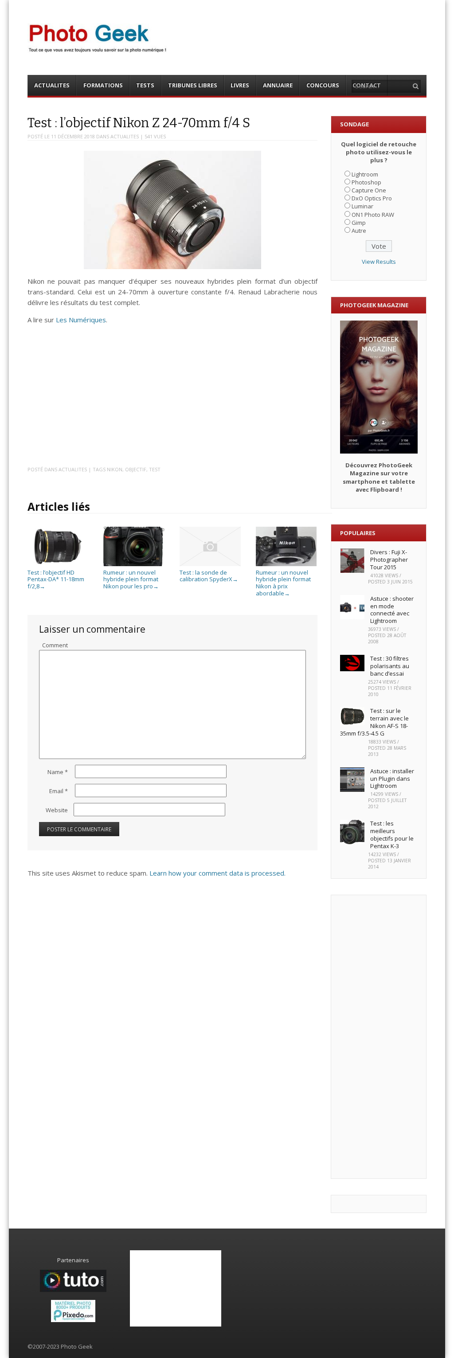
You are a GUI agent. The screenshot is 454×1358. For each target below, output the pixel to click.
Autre (359, 231)
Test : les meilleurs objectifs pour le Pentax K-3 (392, 834)
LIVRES (240, 85)
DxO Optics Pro (372, 198)
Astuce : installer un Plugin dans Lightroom (392, 778)
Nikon (114, 469)
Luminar (362, 206)
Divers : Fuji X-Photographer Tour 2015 (389, 559)
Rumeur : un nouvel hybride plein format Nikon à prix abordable (283, 582)
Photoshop (366, 182)
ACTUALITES (52, 85)
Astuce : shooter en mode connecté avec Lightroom (392, 610)
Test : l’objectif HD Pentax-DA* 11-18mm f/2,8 (55, 579)
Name (57, 772)
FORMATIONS (103, 85)
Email (58, 791)
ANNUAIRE (278, 85)
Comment (55, 645)
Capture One (369, 190)
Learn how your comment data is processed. (217, 873)
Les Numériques (81, 319)
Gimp (359, 223)
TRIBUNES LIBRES (192, 85)
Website (57, 810)
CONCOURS (322, 85)
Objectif (135, 469)
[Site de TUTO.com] (73, 1290)
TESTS (145, 85)
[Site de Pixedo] (73, 1320)
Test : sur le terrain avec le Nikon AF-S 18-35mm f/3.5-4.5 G (374, 722)
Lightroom (365, 174)
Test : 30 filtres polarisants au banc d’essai (389, 665)
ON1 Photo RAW (373, 215)
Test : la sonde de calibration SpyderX (209, 575)
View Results (379, 262)
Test (154, 469)
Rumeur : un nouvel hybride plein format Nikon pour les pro (131, 579)
